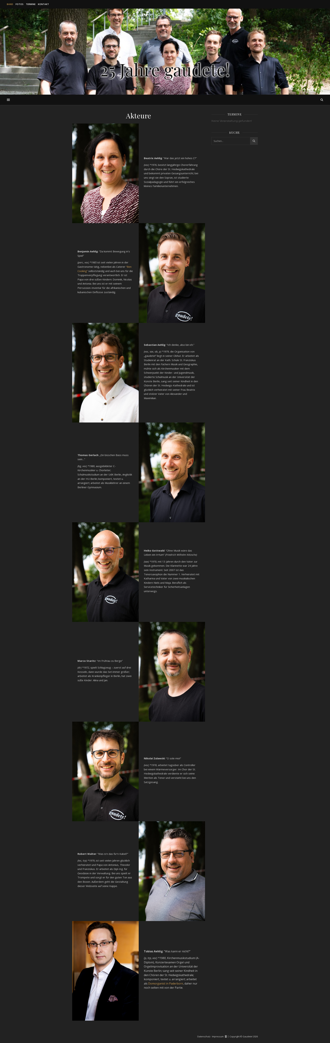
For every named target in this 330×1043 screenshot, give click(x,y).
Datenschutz (204, 1036)
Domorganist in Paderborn (165, 983)
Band (10, 4)
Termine (31, 4)
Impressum (218, 1036)
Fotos (20, 4)
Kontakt (43, 4)
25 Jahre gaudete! (165, 69)
